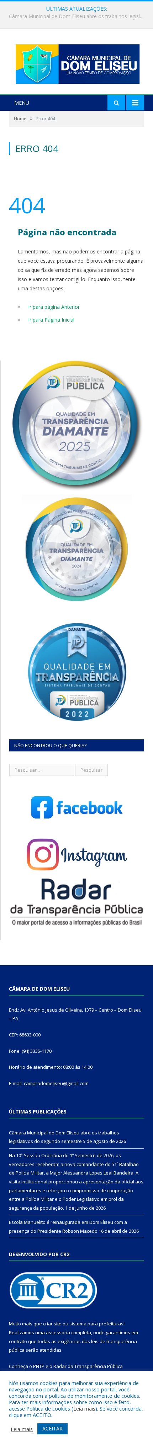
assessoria (58, 1332)
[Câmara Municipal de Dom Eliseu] (76, 62)
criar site (52, 1323)
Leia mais (84, 1408)
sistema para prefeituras (96, 1323)
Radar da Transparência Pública (88, 1366)
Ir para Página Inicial (51, 319)
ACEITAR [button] (52, 1428)
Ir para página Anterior (54, 306)
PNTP (38, 1366)
